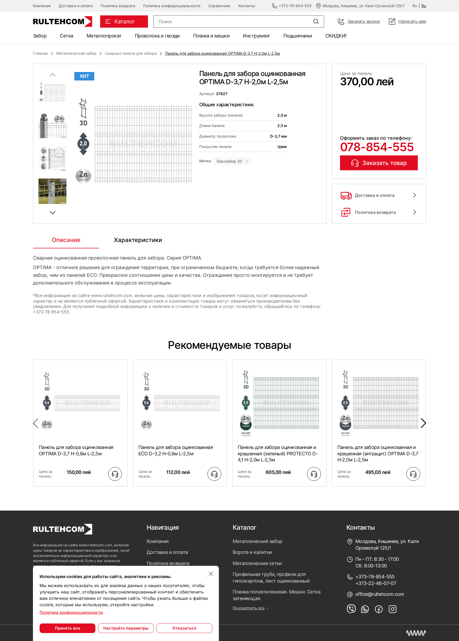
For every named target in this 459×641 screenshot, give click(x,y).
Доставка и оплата (76, 5)
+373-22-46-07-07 (375, 583)
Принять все (67, 628)
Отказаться (184, 628)
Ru (424, 5)
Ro (415, 5)
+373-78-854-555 (375, 576)
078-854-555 (377, 147)
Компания (42, 5)
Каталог (244, 527)
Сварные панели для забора (131, 53)
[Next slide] (52, 212)
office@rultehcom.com (379, 594)
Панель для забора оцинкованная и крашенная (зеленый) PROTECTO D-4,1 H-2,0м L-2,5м (278, 453)
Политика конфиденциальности (171, 5)
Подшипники (297, 36)
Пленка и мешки (211, 36)
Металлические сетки (257, 563)
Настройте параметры (125, 628)
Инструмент (256, 36)
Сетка (66, 36)
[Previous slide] (52, 74)
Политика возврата (118, 5)
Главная (40, 53)
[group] (133, 143)
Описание (66, 239)
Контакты (246, 5)
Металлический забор (76, 53)
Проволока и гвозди (157, 36)
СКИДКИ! (336, 36)
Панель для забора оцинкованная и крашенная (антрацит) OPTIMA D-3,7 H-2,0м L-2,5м (377, 453)
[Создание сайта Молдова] (416, 633)
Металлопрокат (104, 36)
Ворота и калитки (252, 552)
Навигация (163, 527)
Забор (39, 36)
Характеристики (138, 239)
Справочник (219, 5)
